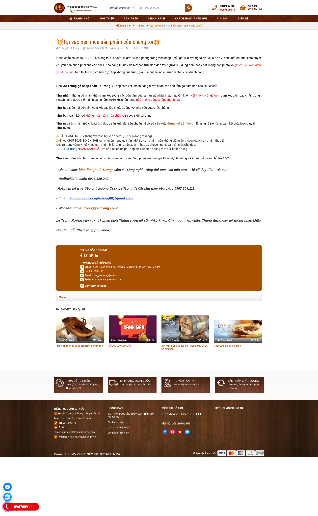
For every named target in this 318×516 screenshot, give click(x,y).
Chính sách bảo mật (118, 422)
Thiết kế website (102, 453)
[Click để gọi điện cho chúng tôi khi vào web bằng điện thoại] (7, 506)
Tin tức (222, 18)
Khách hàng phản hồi (191, 18)
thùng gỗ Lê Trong (180, 123)
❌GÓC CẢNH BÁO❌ (120, 345)
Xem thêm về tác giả (95, 285)
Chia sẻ (62, 297)
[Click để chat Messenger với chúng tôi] (7, 487)
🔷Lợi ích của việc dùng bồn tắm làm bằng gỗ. (79, 345)
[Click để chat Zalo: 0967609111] (7, 497)
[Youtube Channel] (179, 431)
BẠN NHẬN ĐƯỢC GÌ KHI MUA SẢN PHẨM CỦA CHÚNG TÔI (131, 416)
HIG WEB (116, 453)
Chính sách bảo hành (118, 432)
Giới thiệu (107, 18)
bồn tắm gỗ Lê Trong (95, 170)
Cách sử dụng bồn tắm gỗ (227, 345)
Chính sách (156, 18)
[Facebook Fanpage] (164, 431)
